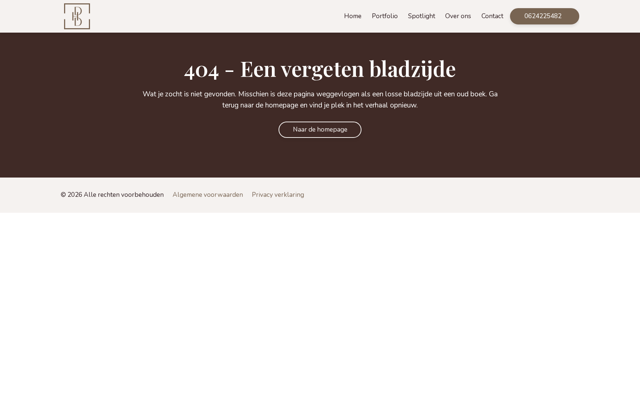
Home (352, 16)
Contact (492, 16)
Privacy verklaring (278, 195)
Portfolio (385, 16)
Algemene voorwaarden (208, 195)
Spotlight (421, 16)
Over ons (458, 16)
